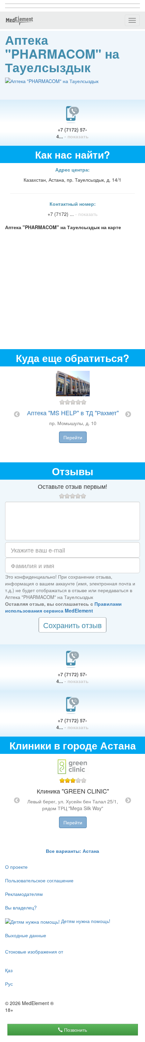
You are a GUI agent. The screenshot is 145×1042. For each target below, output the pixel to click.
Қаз (8, 970)
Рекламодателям (24, 893)
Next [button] (128, 414)
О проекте (16, 866)
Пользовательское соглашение (39, 880)
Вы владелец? (21, 907)
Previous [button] (16, 414)
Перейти (72, 437)
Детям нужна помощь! (85, 921)
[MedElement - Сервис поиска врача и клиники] (19, 20)
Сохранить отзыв (72, 625)
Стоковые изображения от (34, 951)
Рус (9, 983)
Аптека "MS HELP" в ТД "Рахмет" (73, 412)
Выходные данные (25, 935)
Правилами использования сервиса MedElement (63, 607)
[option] (73, 414)
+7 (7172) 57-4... (72, 133)
